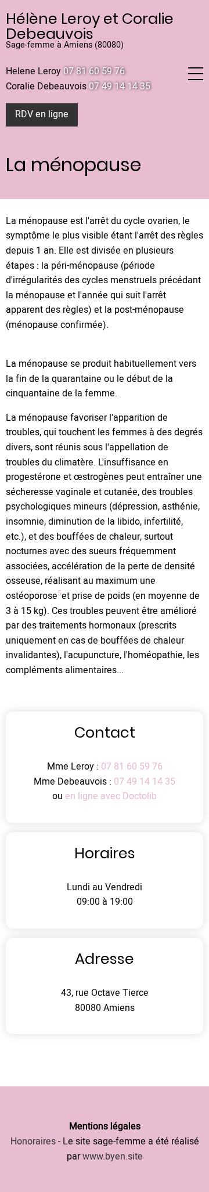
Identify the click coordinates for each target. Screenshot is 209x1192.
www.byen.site (112, 1157)
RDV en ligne (42, 114)
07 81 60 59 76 (131, 767)
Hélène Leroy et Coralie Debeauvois (90, 26)
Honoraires (33, 1141)
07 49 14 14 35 (144, 782)
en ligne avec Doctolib (111, 796)
